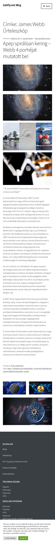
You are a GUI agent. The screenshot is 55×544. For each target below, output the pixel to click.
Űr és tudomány (17, 366)
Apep (9, 368)
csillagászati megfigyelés (22, 368)
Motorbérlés (8, 474)
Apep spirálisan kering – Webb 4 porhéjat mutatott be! (27, 50)
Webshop (7, 455)
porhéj (26, 371)
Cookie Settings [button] (10, 538)
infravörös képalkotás (43, 368)
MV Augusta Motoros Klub (15, 461)
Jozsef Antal (28, 38)
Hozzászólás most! (42, 38)
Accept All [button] (23, 538)
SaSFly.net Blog (12, 5)
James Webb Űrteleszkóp (13, 371)
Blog (5, 449)
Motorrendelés (9, 468)
